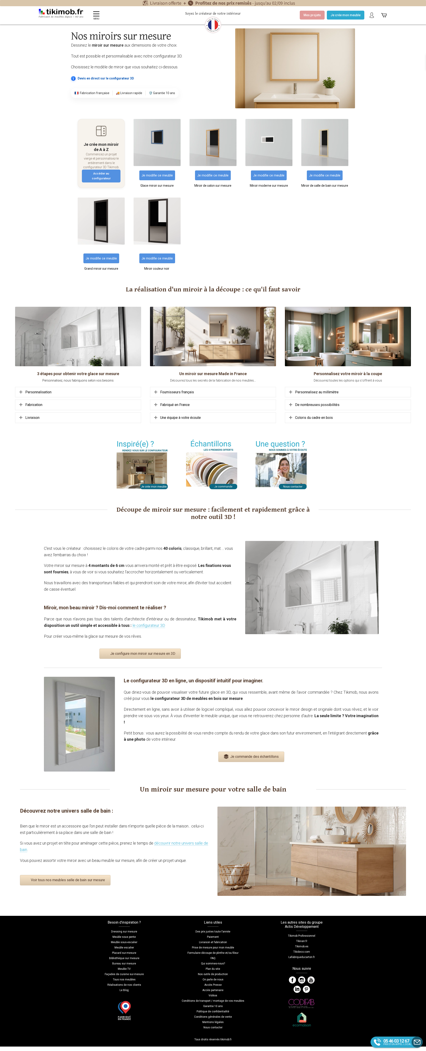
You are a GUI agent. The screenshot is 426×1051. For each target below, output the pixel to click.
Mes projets (312, 15)
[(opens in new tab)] (157, 165)
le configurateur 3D (148, 625)
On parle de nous (213, 979)
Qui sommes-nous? (213, 963)
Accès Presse (213, 984)
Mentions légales (213, 1022)
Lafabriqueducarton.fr (301, 957)
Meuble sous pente (124, 936)
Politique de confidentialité (213, 1011)
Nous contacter (213, 1027)
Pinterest (306, 989)
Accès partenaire (212, 990)
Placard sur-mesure (124, 952)
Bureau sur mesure (124, 963)
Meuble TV (124, 968)
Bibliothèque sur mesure (124, 958)
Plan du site (213, 968)
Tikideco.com (301, 951)
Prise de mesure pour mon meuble (213, 947)
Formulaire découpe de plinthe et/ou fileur (213, 952)
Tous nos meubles (124, 979)
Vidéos (213, 995)
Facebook (292, 980)
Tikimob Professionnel (301, 935)
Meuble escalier (124, 947)
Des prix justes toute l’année (212, 931)
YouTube (311, 980)
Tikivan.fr (301, 941)
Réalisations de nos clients (124, 984)
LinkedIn (297, 989)
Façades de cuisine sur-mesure (124, 974)
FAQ (213, 958)
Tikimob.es (301, 946)
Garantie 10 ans (213, 1006)
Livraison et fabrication (213, 942)
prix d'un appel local (397, 1041)
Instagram (301, 980)
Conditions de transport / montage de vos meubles (213, 1000)
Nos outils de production (213, 974)
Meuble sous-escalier (124, 942)
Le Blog (124, 990)
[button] (78, 392)
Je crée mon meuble (346, 15)
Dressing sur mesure (124, 931)
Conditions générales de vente (213, 1016)
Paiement (213, 936)
